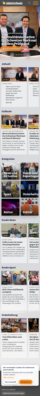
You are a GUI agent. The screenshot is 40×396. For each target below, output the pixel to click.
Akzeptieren (26, 382)
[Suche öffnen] (29, 3)
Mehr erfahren (8, 377)
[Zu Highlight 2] (18, 54)
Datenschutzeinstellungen (13, 393)
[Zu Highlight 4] (22, 54)
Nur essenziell (10, 382)
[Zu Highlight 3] (20, 54)
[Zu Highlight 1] (16, 54)
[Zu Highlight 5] (23, 54)
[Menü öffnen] (35, 3)
